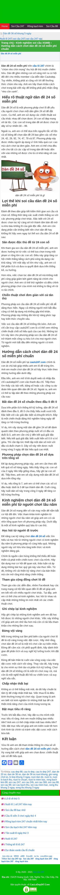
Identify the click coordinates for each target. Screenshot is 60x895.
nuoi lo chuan (20, 779)
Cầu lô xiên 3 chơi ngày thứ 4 (20, 816)
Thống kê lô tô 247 (15, 844)
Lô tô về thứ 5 (12, 798)
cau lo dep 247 (43, 771)
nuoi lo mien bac (36, 779)
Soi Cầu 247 (17, 26)
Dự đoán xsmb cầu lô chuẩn (20, 850)
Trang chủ (7, 42)
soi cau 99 (6, 785)
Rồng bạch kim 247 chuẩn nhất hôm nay (26, 821)
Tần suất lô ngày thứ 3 (17, 833)
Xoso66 (29, 856)
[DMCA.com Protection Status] (30, 892)
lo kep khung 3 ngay (19, 777)
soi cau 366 (41, 782)
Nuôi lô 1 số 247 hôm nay (18, 804)
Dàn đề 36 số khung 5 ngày (17, 33)
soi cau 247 (15, 782)
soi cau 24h (28, 782)
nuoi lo (48, 777)
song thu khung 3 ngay (27, 787)
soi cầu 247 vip (34, 39)
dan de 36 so (14, 774)
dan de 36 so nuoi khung (35, 774)
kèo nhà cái (7, 856)
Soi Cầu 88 (52, 26)
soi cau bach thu (21, 785)
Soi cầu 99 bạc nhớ (15, 810)
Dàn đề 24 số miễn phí (11, 53)
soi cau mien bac (39, 785)
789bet (4, 859)
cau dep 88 (17, 771)
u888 (22, 856)
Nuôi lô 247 (6, 39)
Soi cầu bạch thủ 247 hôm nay (21, 827)
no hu (36, 856)
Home (5, 26)
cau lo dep (29, 771)
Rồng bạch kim (35, 26)
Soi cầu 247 (38, 872)
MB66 (16, 856)
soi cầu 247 (19, 39)
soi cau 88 (53, 782)
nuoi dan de (37, 777)
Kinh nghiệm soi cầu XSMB (33, 42)
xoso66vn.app (46, 856)
